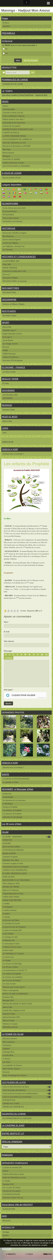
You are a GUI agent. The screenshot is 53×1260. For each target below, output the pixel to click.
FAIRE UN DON (8, 877)
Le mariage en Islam (10, 937)
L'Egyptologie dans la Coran (13, 893)
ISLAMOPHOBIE (10, 203)
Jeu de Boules (8, 340)
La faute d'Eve (8, 1055)
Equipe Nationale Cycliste (12, 334)
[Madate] (29, 1254)
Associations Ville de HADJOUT (17, 1204)
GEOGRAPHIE (9, 299)
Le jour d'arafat (8, 934)
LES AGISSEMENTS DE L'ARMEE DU (17, 139)
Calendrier (6, 26)
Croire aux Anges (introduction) (26, 1090)
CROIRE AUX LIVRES (11, 1103)
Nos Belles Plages (9, 316)
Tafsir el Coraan (8, 1020)
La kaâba (6, 904)
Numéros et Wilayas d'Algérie (13, 304)
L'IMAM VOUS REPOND (12, 900)
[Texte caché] (38, 654)
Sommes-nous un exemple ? (13, 454)
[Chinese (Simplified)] (15, 196)
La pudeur (6, 914)
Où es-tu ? (6, 274)
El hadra (6, 383)
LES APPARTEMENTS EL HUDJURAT (17, 1118)
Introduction (7, 794)
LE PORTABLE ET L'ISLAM (13, 954)
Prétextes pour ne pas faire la (14, 987)
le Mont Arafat (8, 950)
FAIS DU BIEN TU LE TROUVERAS (16, 880)
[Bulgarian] (42, 193)
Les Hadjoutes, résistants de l (14, 246)
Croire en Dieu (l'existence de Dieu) (26, 1087)
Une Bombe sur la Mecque (12, 221)
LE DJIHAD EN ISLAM (11, 924)
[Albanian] (20, 196)
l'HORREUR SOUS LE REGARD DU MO (18, 129)
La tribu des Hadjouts (10, 243)
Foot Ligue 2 (7, 337)
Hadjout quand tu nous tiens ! (13, 119)
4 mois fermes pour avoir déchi (14, 208)
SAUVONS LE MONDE (11, 159)
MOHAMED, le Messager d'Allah (17, 789)
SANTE (5, 774)
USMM (5, 350)
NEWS (5, 101)
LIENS (5, 428)
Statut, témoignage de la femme (14, 1075)
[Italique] (9, 654)
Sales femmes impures (11, 1069)
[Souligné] (13, 654)
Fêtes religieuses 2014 (11, 883)
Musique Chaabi (9, 410)
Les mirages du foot (10, 344)
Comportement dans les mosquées (16, 867)
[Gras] (6, 654)
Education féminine (10, 1039)
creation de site (7, 442)
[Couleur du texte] (21, 654)
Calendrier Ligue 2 (9, 330)
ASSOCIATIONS (9, 1209)
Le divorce (6, 1059)
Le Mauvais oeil (8, 940)
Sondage (6, 1232)
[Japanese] (20, 189)
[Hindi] (31, 193)
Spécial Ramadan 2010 (11, 1017)
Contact (5, 1235)
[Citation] (25, 654)
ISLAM (5, 832)
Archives (6, 23)
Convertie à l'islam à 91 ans (13, 113)
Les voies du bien (9, 984)
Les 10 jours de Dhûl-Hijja (12, 964)
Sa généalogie (8, 797)
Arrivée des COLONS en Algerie (14, 233)
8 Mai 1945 (7, 264)
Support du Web (41, 95)
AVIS (4, 1216)
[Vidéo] (46, 654)
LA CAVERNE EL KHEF (13, 1125)
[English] (9, 189)
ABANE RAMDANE (10, 268)
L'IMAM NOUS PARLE (11, 897)
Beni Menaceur (8, 236)
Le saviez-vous (8, 957)
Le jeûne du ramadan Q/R (12, 930)
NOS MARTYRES (10, 288)
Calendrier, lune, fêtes (11, 860)
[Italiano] (31, 189)
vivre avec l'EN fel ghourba (13, 360)
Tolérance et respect (10, 1024)
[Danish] (47, 193)
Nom (6, 622)
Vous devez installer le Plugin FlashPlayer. (18, 95)
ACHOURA (7, 843)
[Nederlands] (41, 189)
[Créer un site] (11, 1254)
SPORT (5, 322)
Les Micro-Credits (9, 372)
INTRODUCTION (9, 1100)
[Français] (4, 189)
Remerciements (8, 153)
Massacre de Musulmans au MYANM (16, 146)
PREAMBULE (8, 33)
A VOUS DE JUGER (11, 173)
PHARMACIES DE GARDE (15, 80)
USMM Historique (9, 354)
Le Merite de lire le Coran (12, 947)
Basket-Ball (7, 327)
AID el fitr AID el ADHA (11, 847)
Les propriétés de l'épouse (12, 1065)
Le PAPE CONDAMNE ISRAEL (14, 136)
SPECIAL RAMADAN (12, 1141)
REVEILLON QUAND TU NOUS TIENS (17, 1004)
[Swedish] (10, 193)
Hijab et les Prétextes (11, 890)
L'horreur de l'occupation (11, 126)
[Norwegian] (26, 193)
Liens (5, 433)
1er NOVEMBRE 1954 (11, 261)
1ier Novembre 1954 (10, 395)
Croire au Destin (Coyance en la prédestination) (26, 1093)
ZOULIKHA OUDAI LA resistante (15, 281)
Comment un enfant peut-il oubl (14, 271)
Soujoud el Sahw (9, 1014)
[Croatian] (10, 196)
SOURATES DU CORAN (14, 1114)
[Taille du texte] (17, 654)
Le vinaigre (7, 960)
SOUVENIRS (8, 390)
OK (32, 72)
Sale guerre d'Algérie (10, 278)
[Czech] (4, 196)
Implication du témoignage (12, 817)
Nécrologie (6, 149)
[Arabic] (25, 189)
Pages (5, 18)
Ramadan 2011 (8, 997)
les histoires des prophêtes (13, 977)
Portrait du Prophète (10, 807)
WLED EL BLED (9, 417)
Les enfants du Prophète (12, 974)
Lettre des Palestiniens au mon (14, 143)
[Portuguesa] (47, 189)
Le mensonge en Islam (11, 944)
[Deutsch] (36, 189)
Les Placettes (8, 250)
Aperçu (9, 658)
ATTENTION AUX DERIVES (13, 850)
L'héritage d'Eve (8, 1052)
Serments (6, 1072)
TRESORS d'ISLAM (10, 1027)
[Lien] (34, 654)
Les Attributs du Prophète (12, 810)
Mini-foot (6, 347)
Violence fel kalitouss (11, 357)
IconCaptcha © (42, 697)
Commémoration (9, 109)
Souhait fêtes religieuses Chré (14, 1010)
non (6, 53)
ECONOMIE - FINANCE (13, 367)
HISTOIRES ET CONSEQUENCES (19, 256)
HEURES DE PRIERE (11, 887)
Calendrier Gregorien (10, 857)
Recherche (7, 1221)
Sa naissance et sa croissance (14, 800)
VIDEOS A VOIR (10, 449)
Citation (5, 106)
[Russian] (4, 193)
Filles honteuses (9, 1042)
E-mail (6, 632)
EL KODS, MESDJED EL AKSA (15, 873)
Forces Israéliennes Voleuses (14, 116)
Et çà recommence (10, 211)
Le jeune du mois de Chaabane (14, 927)
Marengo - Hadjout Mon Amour (25, 10)
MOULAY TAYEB (10, 379)
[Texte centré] (29, 654)
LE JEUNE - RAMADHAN (26, 837)
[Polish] (20, 193)
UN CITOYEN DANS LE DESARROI (16, 166)
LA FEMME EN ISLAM (12, 1034)
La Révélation (8, 804)
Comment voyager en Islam (13, 863)
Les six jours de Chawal (11, 980)
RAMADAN (7, 1155)
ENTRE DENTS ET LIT (13, 1133)
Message (8, 651)
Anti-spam (8, 690)
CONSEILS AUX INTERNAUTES (15, 870)
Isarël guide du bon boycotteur (14, 123)
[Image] (42, 654)
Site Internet (9, 641)
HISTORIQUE (8, 228)
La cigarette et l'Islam (11, 782)
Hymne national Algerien (12, 240)
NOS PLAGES (9, 311)
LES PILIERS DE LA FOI (14, 1082)
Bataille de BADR (9, 853)
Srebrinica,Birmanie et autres (13, 163)
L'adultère (6, 1049)
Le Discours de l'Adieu (11, 920)
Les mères (6, 1062)
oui (6, 49)
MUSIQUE (7, 405)
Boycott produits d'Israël (12, 178)
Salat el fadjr (7, 1007)
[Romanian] (15, 193)
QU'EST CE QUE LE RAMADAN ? (15, 994)
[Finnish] (37, 193)
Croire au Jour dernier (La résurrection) (26, 1097)
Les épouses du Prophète (12, 814)
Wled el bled (7, 421)
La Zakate (6, 917)
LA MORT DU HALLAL (11, 133)
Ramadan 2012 (8, 1000)
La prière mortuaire (9, 910)
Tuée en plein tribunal (11, 218)
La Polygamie (8, 907)
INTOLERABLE (8, 215)
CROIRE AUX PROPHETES (13, 1107)
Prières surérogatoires (11, 990)
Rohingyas (6, 156)
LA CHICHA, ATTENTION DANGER (16, 779)
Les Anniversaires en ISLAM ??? (15, 970)
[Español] (14, 189)
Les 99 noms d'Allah (10, 967)
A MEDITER (7, 840)
